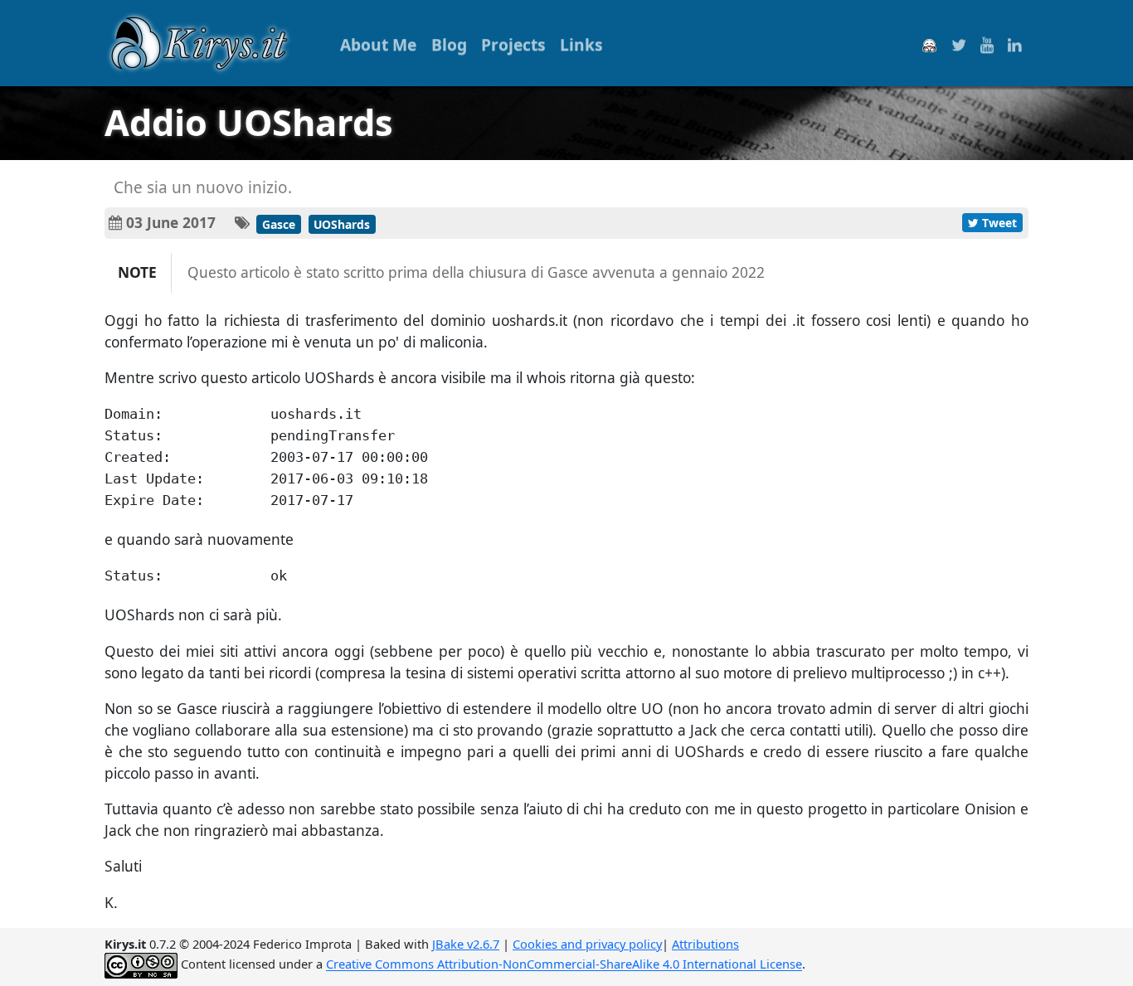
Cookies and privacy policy (587, 943)
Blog (449, 44)
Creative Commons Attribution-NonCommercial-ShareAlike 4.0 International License (564, 964)
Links (581, 44)
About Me (378, 44)
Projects (513, 44)
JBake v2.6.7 (465, 943)
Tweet (998, 223)
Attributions (705, 943)
